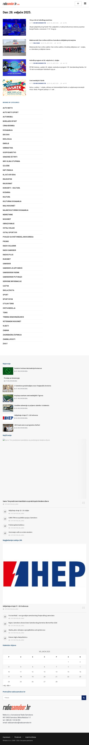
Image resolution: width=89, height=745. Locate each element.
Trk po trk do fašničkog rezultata (40, 20)
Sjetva (6, 286)
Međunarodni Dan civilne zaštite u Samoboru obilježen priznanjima (52, 40)
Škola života (8, 290)
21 (56, 677)
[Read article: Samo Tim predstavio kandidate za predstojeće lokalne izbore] (44, 469)
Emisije (6, 143)
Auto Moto (8, 108)
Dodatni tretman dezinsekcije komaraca (28, 368)
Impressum (6, 737)
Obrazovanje (8, 224)
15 (68, 672)
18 (21, 677)
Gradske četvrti (10, 157)
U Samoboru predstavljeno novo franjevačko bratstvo (32, 386)
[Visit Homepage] (11, 3)
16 (80, 672)
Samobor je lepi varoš (12, 268)
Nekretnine (8, 215)
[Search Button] (84, 697)
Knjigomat (7, 183)
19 (32, 677)
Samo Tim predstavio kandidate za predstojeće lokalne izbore (26, 501)
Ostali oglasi (9, 228)
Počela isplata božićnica (16, 525)
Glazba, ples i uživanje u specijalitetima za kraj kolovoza (27, 630)
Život (5, 344)
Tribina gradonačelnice (13, 317)
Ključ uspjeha (9, 175)
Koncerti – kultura (11, 188)
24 (9, 682)
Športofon (8, 299)
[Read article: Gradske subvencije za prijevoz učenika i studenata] (8, 408)
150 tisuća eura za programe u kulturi (27, 425)
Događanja (8, 130)
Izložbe (6, 166)
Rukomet (7, 259)
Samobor (7, 264)
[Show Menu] (85, 3)
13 (44, 672)
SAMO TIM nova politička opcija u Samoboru (23, 518)
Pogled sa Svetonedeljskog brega (18, 237)
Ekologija (7, 139)
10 (9, 672)
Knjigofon (7, 179)
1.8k (59, 43)
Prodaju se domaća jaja (12, 378)
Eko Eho (6, 135)
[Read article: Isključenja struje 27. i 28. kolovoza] (8, 418)
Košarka (6, 192)
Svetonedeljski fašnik (36, 80)
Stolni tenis (8, 304)
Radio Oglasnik (9, 246)
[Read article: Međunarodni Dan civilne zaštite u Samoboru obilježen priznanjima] (14, 47)
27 (44, 682)
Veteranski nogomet (12, 321)
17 (9, 677)
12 (32, 672)
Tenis (5, 313)
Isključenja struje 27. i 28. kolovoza (26, 415)
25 (21, 682)
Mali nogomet (9, 206)
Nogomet (7, 219)
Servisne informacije (12, 281)
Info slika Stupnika (11, 161)
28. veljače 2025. (53, 23)
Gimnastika (8, 148)
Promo (6, 241)
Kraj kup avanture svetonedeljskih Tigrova (28, 396)
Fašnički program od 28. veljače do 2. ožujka (44, 60)
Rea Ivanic (36, 43)
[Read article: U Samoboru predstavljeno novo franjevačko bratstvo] (8, 388)
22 (68, 677)
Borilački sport (10, 121)
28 (56, 682)
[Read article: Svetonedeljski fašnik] (14, 87)
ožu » (8, 685)
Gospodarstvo (9, 152)
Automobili (8, 117)
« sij (4, 685)
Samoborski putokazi (12, 277)
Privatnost (17, 737)
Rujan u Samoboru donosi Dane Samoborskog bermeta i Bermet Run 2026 (33, 623)
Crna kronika (8, 126)
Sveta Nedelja (9, 308)
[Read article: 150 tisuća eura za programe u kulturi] (8, 427)
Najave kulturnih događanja (15, 210)
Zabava (6, 330)
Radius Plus (8, 255)
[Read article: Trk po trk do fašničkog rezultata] (14, 27)
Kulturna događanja (12, 201)
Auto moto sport (11, 112)
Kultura (6, 197)
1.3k (65, 63)
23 (80, 677)
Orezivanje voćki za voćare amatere (20, 532)
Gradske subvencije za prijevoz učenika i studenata (31, 405)
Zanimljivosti (9, 339)
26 (32, 682)
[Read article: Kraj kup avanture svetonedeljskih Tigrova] (8, 398)
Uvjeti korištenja (30, 737)
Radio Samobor (9, 250)
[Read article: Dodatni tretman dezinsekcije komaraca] (8, 371)
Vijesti (6, 326)
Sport (5, 295)
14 (56, 672)
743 (65, 83)
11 (21, 672)
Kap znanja (8, 170)
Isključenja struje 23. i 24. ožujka (19, 510)
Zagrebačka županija (12, 335)
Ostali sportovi (10, 232)
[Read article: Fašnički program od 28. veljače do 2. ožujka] (14, 67)
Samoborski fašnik (11, 272)
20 (44, 677)
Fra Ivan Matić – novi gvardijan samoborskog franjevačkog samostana (31, 615)
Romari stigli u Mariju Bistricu (18, 637)
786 (65, 23)
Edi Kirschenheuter (39, 23)
